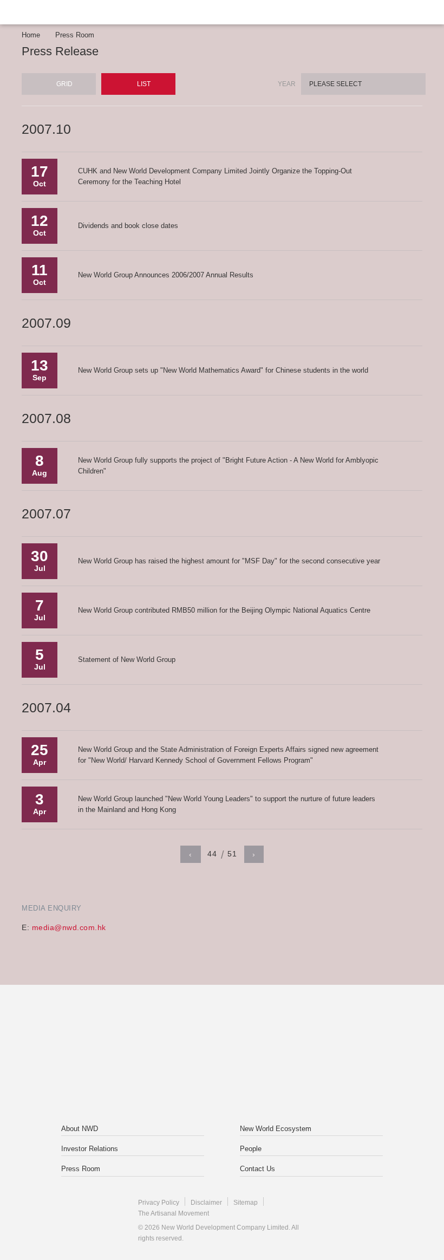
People (251, 1149)
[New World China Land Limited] (289, 1030)
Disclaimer (206, 1202)
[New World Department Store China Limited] (222, 1079)
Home (31, 35)
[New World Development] (73, 12)
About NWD (79, 1129)
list (143, 84)
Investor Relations (89, 1149)
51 (232, 853)
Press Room (74, 35)
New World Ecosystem (275, 1129)
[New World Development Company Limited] (154, 1030)
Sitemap (245, 1202)
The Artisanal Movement (173, 1213)
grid (64, 84)
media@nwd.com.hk (69, 927)
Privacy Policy (158, 1202)
